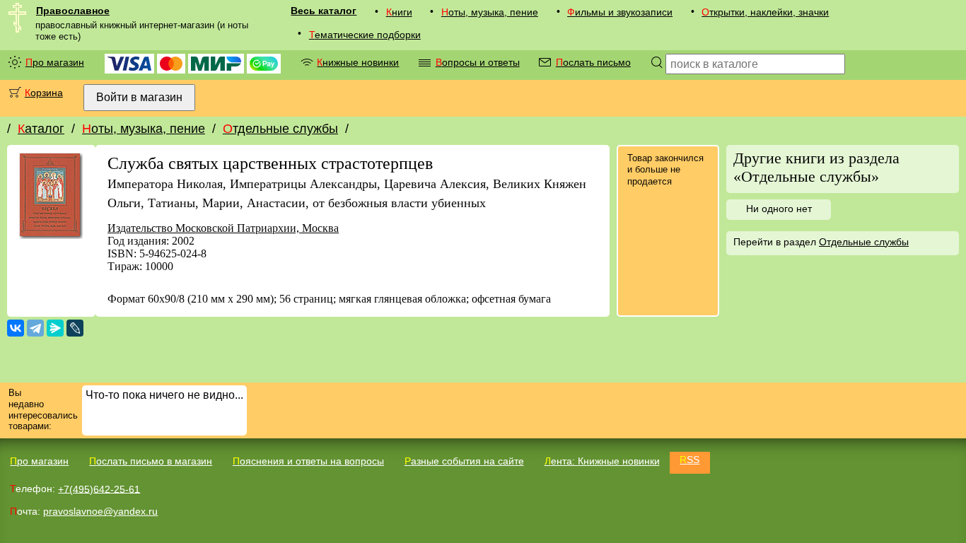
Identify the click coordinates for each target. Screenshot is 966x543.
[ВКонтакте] (15, 328)
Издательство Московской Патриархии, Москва (223, 228)
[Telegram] (35, 328)
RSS (689, 459)
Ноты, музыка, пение (489, 12)
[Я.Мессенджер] (55, 328)
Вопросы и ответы (478, 62)
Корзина (44, 92)
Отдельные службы (280, 129)
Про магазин (54, 62)
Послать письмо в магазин (150, 461)
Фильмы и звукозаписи (620, 12)
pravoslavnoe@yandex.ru (100, 511)
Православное (73, 10)
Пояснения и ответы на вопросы (308, 461)
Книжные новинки (358, 62)
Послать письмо (593, 62)
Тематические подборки (365, 34)
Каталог (41, 129)
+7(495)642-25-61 (99, 488)
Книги (399, 12)
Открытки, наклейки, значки (765, 12)
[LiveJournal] (74, 328)
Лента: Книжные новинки (602, 461)
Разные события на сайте (464, 461)
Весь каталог (323, 10)
